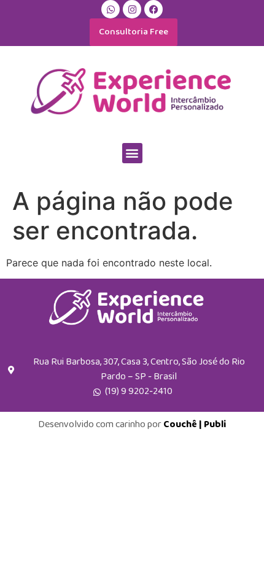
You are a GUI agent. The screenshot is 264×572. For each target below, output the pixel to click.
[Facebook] (153, 9)
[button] (132, 153)
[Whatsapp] (110, 9)
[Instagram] (132, 9)
